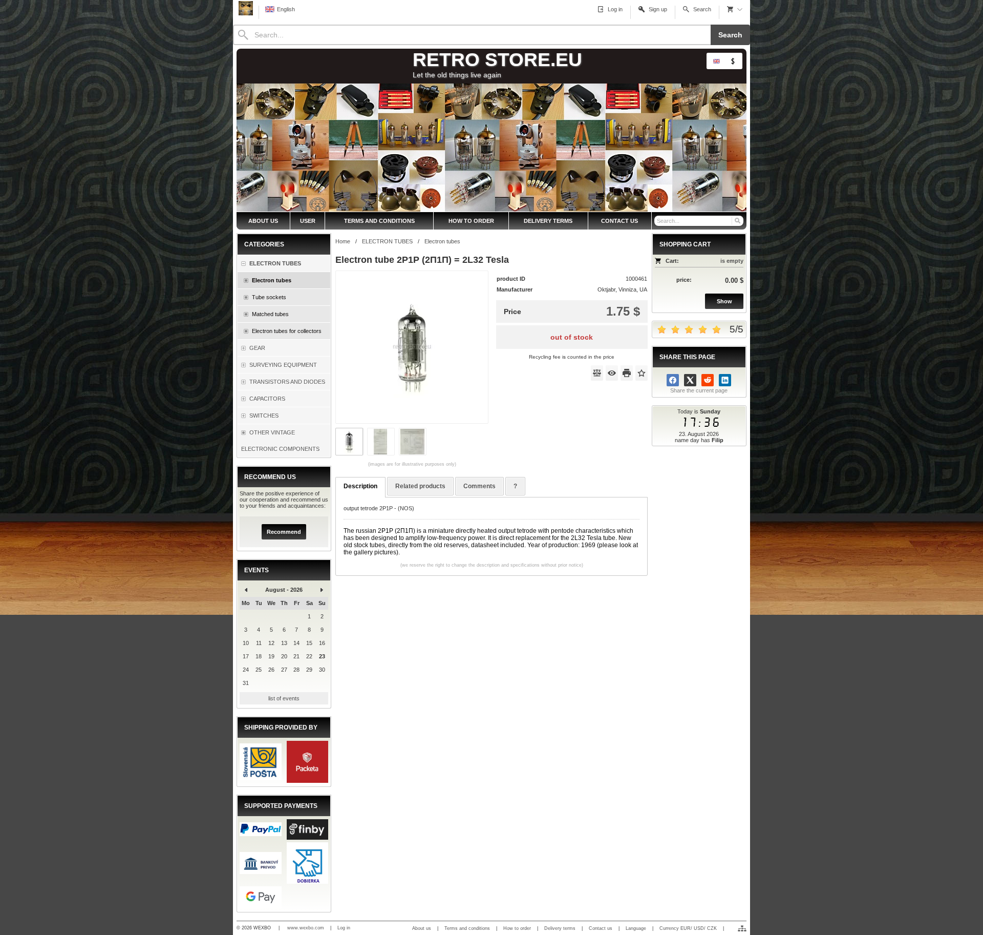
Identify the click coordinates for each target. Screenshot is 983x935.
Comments (479, 486)
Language (636, 928)
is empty (731, 261)
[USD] (732, 61)
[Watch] (612, 373)
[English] (716, 61)
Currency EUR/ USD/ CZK (688, 928)
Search (730, 35)
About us (421, 928)
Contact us (600, 928)
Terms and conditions (467, 928)
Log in (343, 927)
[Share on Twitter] (690, 380)
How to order (517, 928)
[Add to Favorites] (641, 373)
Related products (420, 486)
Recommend (284, 532)
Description (360, 486)
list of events (284, 698)
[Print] (627, 373)
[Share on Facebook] (673, 380)
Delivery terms (559, 928)
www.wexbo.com (305, 927)
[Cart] (734, 9)
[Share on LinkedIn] (725, 380)
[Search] (737, 221)
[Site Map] (742, 928)
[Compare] (597, 373)
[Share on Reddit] (707, 380)
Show (724, 301)
